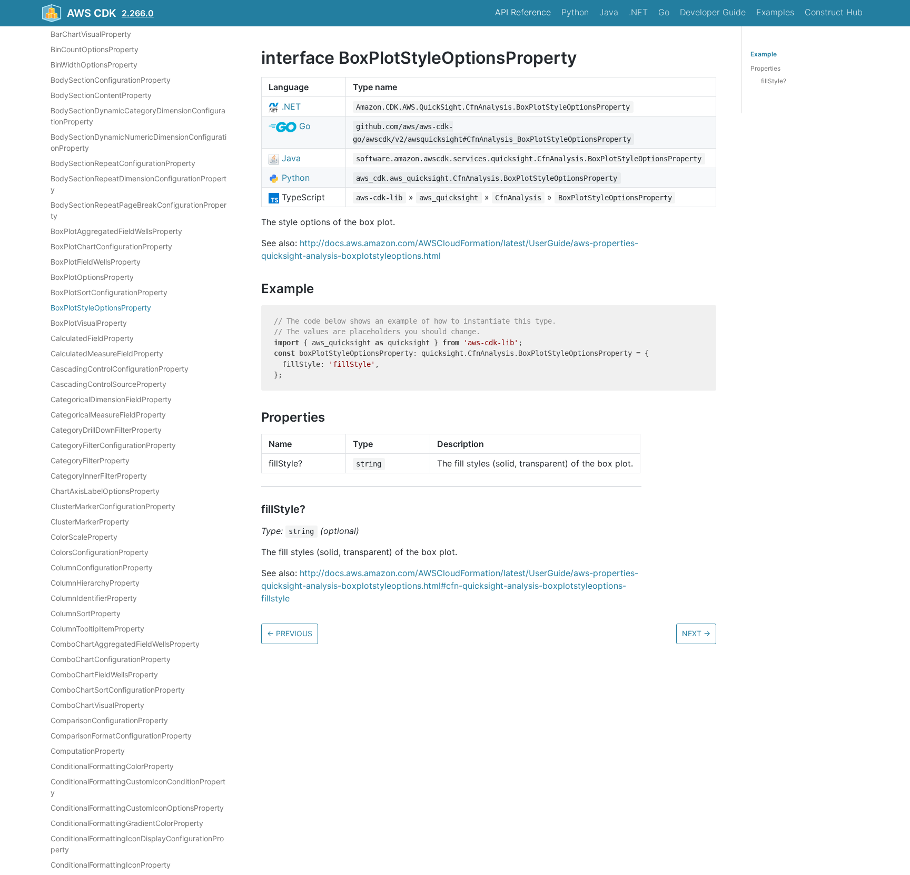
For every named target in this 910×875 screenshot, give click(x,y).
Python (575, 12)
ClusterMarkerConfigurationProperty (113, 506)
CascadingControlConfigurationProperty (120, 368)
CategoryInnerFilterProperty (99, 475)
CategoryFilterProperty (90, 460)
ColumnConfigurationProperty (102, 567)
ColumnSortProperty (86, 613)
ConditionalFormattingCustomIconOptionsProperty (137, 807)
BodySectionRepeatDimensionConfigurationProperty (138, 184)
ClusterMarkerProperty (90, 521)
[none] (256, 57)
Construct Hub (834, 12)
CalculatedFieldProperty (92, 338)
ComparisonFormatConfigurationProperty (121, 735)
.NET (638, 12)
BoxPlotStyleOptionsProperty (101, 307)
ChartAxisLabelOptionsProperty (105, 491)
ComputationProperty (88, 750)
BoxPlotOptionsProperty (92, 277)
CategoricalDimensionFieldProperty (111, 399)
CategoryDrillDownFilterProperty (106, 429)
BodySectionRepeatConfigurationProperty (123, 163)
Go (663, 12)
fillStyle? (773, 81)
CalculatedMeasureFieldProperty (107, 353)
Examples (775, 12)
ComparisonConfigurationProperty (109, 720)
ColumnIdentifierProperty (94, 598)
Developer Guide (713, 12)
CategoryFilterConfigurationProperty (113, 445)
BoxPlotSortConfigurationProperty (109, 292)
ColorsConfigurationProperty (100, 552)
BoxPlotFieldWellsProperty (96, 261)
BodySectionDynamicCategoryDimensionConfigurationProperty (138, 116)
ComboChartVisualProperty (97, 705)
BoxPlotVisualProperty (89, 322)
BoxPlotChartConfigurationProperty (111, 246)
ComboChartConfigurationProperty (111, 659)
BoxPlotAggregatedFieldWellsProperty (116, 231)
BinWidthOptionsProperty (94, 64)
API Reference (523, 12)
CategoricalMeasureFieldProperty (108, 414)
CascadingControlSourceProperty (108, 384)
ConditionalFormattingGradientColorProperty (127, 823)
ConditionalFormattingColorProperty (112, 766)
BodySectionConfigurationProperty (111, 79)
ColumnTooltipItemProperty (97, 628)
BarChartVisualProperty (91, 34)
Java (608, 12)
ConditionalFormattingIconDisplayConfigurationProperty (137, 844)
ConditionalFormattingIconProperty (111, 864)
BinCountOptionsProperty (95, 49)
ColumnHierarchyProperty (95, 582)
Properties (765, 68)
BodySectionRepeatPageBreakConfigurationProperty (138, 210)
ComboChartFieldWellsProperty (104, 674)
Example (763, 54)
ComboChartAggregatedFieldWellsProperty (125, 643)
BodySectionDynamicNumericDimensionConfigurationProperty (138, 142)
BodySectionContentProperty (101, 95)
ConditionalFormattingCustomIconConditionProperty (138, 787)
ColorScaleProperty (84, 536)
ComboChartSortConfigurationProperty (118, 689)
